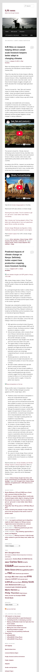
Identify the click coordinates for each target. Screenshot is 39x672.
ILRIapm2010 (8, 579)
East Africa (26, 478)
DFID (18, 570)
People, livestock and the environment (15, 656)
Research (22, 31)
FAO (10, 573)
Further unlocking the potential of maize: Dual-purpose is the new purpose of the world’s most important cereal (19, 511)
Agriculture (16, 239)
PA (25, 241)
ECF (6, 573)
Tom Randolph (17, 595)
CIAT (27, 566)
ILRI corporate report (23, 579)
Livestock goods (20, 587)
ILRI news (10, 10)
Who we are (14, 31)
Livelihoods (21, 241)
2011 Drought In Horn (19, 481)
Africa (11, 239)
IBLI (29, 242)
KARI (18, 585)
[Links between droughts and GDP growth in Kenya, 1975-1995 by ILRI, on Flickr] (19, 276)
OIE (19, 590)
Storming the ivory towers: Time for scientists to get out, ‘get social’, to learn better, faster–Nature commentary (18, 214)
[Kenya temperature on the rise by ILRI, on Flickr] (13, 384)
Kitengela (23, 585)
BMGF (7, 562)
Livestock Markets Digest (11, 653)
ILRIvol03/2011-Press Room (14, 639)
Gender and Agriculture (11, 667)
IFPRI (23, 483)
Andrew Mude (17, 559)
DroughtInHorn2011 (16, 483)
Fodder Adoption (9, 660)
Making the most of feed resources (16, 627)
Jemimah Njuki (17, 582)
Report (31, 479)
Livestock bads (10, 587)
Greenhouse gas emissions (22, 573)
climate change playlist (18, 205)
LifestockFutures (13, 479)
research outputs (12, 233)
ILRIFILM (7, 244)
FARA (14, 573)
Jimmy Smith (27, 581)
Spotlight (7, 481)
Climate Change (24, 239)
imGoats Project (9, 671)
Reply (12, 244)
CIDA (30, 566)
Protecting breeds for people (15, 629)
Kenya (6, 479)
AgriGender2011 (9, 559)
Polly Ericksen (23, 593)
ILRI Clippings (8, 645)
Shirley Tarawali (9, 595)
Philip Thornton (12, 593)
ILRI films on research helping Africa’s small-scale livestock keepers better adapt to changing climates (16, 53)
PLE (28, 479)
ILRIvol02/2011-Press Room (14, 637)
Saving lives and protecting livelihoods (18, 631)
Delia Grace (10, 569)
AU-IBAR (25, 559)
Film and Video (14, 241)
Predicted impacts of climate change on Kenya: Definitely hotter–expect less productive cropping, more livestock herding (15, 258)
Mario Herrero (28, 483)
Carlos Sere (16, 561)
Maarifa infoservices (10, 649)
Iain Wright (8, 577)
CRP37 (30, 239)
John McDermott (11, 585)
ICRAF (17, 577)
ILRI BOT (14, 579)
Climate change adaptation (21, 242)
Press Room (24, 35)
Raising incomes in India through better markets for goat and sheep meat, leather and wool (19, 537)
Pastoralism (23, 479)
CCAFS (25, 562)
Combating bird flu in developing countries (19, 620)
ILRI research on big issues (12, 35)
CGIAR (9, 566)
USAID (23, 595)
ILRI (31, 478)
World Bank (9, 598)
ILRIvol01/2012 (11, 635)
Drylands (7, 241)
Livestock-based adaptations (15, 625)
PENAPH (7, 664)
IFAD (25, 577)
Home (6, 31)
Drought (21, 478)
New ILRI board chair (20, 526)
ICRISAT (21, 577)
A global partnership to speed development (19, 618)
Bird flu (30, 559)
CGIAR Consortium (19, 566)
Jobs (31, 35)
